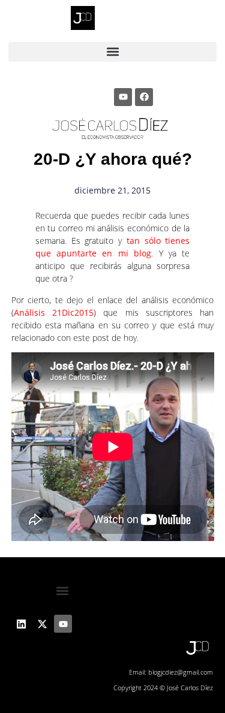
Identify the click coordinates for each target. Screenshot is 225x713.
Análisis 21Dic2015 (54, 312)
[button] (112, 52)
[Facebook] (144, 97)
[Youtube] (123, 97)
